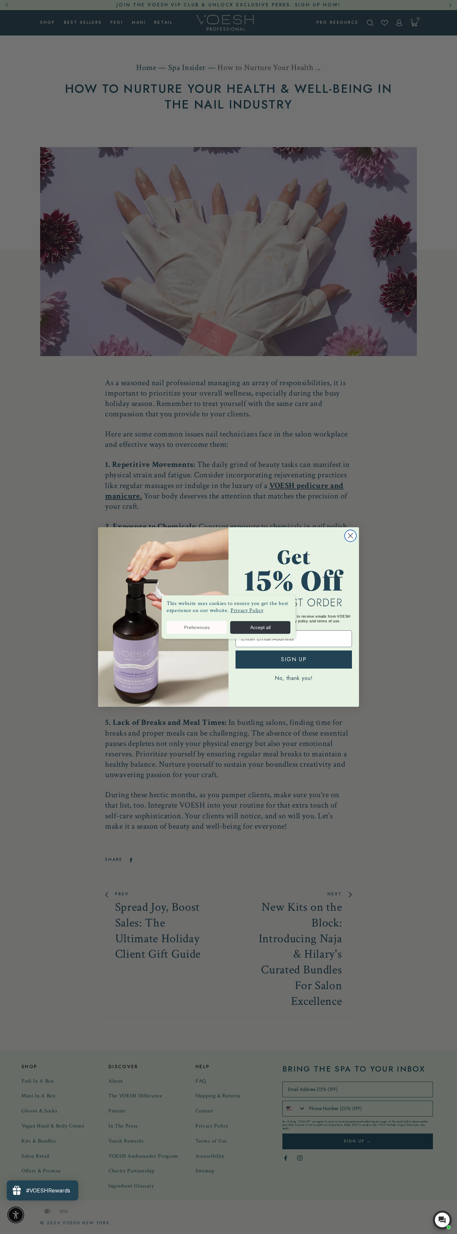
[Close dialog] (350, 536)
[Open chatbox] (442, 1220)
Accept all (260, 627)
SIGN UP (294, 659)
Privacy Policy (247, 610)
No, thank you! (294, 678)
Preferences (197, 627)
